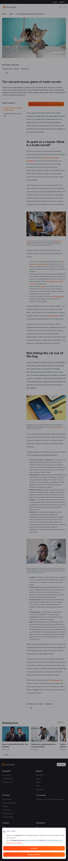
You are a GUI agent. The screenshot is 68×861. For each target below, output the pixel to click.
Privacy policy (10, 842)
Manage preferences (34, 854)
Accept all (34, 848)
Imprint (19, 842)
